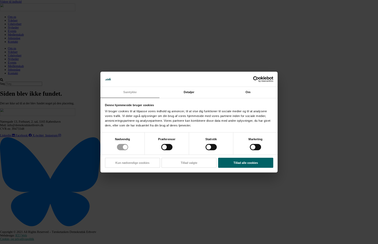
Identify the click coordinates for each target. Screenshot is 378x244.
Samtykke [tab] (130, 92)
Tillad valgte (189, 162)
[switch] (166, 147)
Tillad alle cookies (245, 162)
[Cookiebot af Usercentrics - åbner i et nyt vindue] (256, 79)
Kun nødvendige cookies (132, 162)
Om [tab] (248, 92)
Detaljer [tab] (189, 92)
